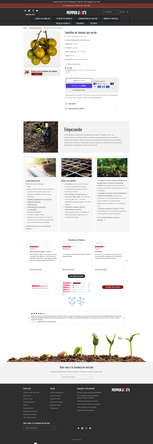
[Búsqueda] (118, 12)
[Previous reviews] (29, 317)
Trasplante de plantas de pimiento (87, 401)
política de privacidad (29, 414)
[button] (42, 18)
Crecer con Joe (27, 399)
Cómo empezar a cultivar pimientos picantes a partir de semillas (88, 397)
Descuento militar (55, 405)
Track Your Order (55, 399)
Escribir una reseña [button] (113, 287)
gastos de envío (71, 70)
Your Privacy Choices (29, 417)
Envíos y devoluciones (56, 392)
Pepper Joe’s (78, 439)
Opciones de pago (55, 395)
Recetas (25, 405)
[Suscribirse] (90, 377)
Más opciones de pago (79, 90)
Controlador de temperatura (36, 207)
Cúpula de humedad (33, 202)
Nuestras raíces (28, 408)
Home (25, 28)
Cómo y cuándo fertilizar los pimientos (88, 404)
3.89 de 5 (44, 286)
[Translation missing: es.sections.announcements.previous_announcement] (24, 5)
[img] (34, 247)
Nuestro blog (27, 395)
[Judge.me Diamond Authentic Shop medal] (72, 300)
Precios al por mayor (56, 402)
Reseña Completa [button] (36, 269)
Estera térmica (32, 204)
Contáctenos (54, 408)
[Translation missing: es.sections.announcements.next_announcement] (128, 5)
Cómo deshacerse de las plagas (86, 407)
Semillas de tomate (35, 28)
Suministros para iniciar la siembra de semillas (38, 227)
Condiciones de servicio (30, 411)
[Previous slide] (26, 261)
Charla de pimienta (29, 402)
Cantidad (67, 72)
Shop (37, 74)
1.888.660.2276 (30, 14)
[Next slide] (126, 261)
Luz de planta (31, 209)
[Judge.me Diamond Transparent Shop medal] (80, 300)
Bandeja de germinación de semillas (39, 199)
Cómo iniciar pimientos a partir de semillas (108, 219)
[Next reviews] (124, 317)
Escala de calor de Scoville (31, 392)
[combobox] (111, 12)
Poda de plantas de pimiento (85, 410)
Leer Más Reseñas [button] (76, 276)
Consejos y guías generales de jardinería (89, 392)
